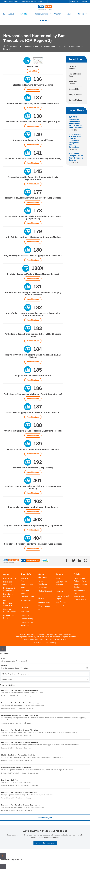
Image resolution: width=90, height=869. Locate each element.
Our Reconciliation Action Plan (8, 603)
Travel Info (24, 14)
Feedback (60, 606)
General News (44, 602)
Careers (80, 14)
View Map (33, 71)
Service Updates (75, 100)
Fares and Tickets (73, 83)
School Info (42, 587)
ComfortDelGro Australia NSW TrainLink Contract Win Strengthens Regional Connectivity (75, 140)
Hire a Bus (25, 612)
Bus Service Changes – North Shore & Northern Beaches (76, 157)
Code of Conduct (45, 591)
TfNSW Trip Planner (73, 67)
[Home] (4, 46)
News (69, 14)
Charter (57, 14)
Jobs (58, 578)
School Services (41, 14)
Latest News (76, 110)
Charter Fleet (26, 615)
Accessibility (74, 89)
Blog (40, 609)
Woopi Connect (75, 95)
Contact (43, 20)
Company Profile (9, 578)
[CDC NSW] (45, 7)
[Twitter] (73, 560)
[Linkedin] (79, 560)
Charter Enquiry (27, 619)
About (11, 14)
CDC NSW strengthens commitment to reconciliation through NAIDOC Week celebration (76, 122)
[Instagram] (85, 560)
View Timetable (33, 89)
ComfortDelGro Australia (28, 1)
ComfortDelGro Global (10, 1)
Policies (72, 1)
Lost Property (61, 602)
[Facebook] (66, 560)
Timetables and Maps (30, 46)
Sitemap (84, 1)
